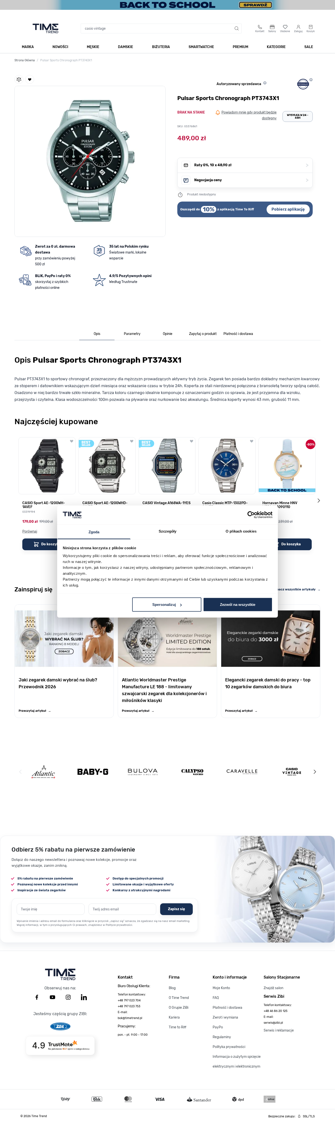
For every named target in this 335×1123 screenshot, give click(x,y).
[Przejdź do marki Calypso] (192, 772)
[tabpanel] (167, 377)
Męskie (93, 47)
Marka (28, 47)
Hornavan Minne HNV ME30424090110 (279, 505)
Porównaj (29, 531)
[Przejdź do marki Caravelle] (242, 771)
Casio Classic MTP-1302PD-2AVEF (225, 505)
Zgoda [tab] (94, 532)
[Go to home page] (45, 28)
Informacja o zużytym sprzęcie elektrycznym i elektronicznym (237, 1062)
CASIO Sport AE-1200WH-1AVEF (43, 505)
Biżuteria (161, 47)
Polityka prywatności (229, 1047)
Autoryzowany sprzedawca (239, 84)
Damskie (125, 47)
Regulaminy (222, 1037)
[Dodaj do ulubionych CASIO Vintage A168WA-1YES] (191, 441)
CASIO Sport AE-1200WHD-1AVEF (105, 505)
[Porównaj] (18, 79)
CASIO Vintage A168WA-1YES (166, 503)
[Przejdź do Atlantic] (43, 771)
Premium (240, 47)
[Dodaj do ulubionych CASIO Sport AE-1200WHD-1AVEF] (132, 441)
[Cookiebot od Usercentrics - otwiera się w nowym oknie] (251, 515)
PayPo (218, 1027)
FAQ (216, 998)
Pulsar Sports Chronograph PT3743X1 (66, 60)
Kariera (174, 1017)
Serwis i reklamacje (279, 1030)
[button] (90, 160)
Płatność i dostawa (227, 1008)
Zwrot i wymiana (225, 1017)
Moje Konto (221, 988)
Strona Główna (24, 60)
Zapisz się (176, 909)
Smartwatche (201, 47)
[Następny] (315, 772)
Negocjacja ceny (251, 180)
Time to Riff (177, 1027)
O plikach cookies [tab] (241, 531)
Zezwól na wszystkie (237, 604)
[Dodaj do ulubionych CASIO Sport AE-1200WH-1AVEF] (72, 441)
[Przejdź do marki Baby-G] (92, 772)
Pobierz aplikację (288, 209)
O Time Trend (179, 998)
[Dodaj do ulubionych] (29, 79)
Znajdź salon (273, 988)
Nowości (60, 47)
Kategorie (276, 47)
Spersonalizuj (164, 604)
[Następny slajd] (318, 500)
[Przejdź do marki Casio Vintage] (291, 772)
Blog (172, 988)
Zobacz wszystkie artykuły (297, 589)
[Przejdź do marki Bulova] (142, 772)
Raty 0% (251, 165)
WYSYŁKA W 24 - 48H (297, 116)
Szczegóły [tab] (168, 531)
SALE (308, 47)
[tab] (97, 334)
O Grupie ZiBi (178, 1008)
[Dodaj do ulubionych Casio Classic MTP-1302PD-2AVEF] (252, 441)
